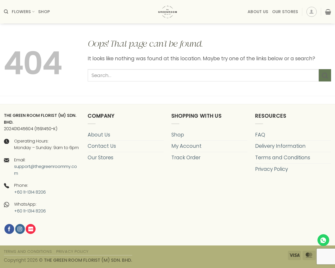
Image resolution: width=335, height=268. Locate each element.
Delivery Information (280, 146)
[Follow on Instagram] (20, 229)
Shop (44, 11)
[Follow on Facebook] (9, 229)
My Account (186, 146)
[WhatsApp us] (323, 240)
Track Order (185, 157)
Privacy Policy (271, 169)
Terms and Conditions (282, 157)
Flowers (21, 11)
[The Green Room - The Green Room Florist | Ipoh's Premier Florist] (167, 12)
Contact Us (102, 146)
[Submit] (325, 75)
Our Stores (285, 11)
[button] (6, 12)
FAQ (260, 134)
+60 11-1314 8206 (30, 192)
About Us (258, 11)
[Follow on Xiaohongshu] (30, 229)
